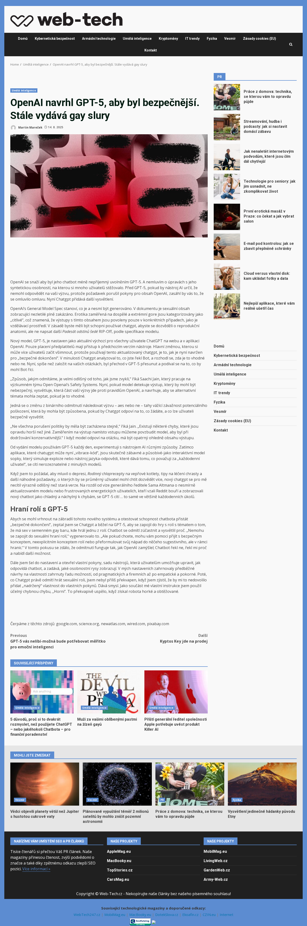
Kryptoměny (168, 38)
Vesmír (230, 38)
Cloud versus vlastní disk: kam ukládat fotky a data (227, 277)
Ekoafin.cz (191, 914)
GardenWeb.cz (217, 870)
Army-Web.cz (216, 879)
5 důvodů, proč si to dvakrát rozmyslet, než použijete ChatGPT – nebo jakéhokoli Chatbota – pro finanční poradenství (42, 691)
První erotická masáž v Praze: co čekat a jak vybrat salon (227, 217)
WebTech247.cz (87, 914)
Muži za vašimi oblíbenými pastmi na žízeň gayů (109, 691)
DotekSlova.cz (167, 914)
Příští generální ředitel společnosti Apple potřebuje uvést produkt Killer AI (176, 691)
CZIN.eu (210, 914)
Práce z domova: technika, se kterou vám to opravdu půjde (227, 97)
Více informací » (36, 868)
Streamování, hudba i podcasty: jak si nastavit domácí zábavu (227, 127)
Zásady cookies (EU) (259, 38)
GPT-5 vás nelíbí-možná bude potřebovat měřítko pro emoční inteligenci (58, 641)
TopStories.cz (120, 870)
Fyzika (212, 38)
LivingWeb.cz (216, 861)
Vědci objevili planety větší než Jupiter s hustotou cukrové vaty (44, 784)
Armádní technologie (99, 38)
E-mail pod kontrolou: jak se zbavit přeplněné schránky (227, 247)
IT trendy (192, 38)
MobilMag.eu (215, 851)
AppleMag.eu (119, 851)
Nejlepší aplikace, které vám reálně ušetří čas (227, 306)
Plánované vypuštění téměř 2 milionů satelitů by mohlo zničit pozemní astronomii (117, 784)
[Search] (290, 44)
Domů (23, 38)
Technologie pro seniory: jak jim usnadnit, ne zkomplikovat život (227, 187)
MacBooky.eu (119, 861)
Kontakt (150, 50)
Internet (226, 914)
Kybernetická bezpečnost (55, 38)
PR (162, 800)
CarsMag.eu (118, 879)
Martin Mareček (30, 127)
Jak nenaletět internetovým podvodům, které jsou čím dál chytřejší (227, 157)
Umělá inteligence (137, 38)
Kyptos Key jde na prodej (184, 638)
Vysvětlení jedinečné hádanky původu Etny (262, 784)
